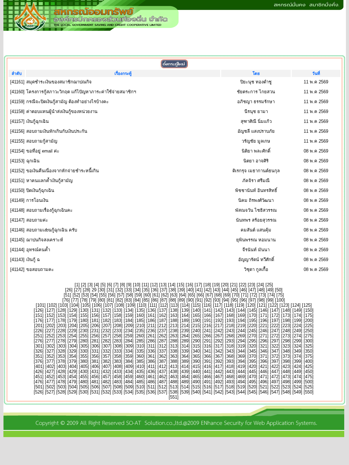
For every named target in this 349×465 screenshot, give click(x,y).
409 (129, 366)
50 (278, 289)
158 (117, 315)
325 (308, 346)
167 (218, 315)
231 (94, 330)
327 (50, 351)
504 (72, 386)
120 (250, 305)
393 (229, 361)
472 (274, 376)
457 (106, 376)
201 (39, 325)
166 (207, 315)
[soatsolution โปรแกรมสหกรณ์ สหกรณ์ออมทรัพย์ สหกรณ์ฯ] (173, 435)
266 (207, 335)
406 (95, 366)
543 (229, 392)
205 (84, 325)
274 (297, 335)
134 (128, 310)
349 (297, 351)
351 (38, 356)
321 (263, 346)
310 (140, 346)
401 (39, 366)
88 (172, 300)
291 (207, 340)
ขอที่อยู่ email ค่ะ (42, 151)
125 (306, 305)
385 (139, 361)
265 (196, 335)
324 (297, 346)
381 (94, 361)
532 (106, 392)
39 (181, 289)
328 (61, 351)
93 (216, 300)
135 (139, 310)
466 (207, 376)
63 (173, 295)
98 (261, 300)
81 (110, 300)
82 (119, 300)
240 (196, 330)
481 (94, 381)
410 (140, 366)
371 (263, 356)
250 (308, 330)
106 (97, 305)
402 (50, 366)
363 (173, 356)
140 (196, 310)
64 (182, 295)
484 (128, 381)
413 (173, 366)
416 (207, 366)
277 (50, 340)
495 (252, 381)
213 (173, 325)
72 (253, 295)
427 (50, 371)
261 (151, 335)
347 (274, 351)
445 (252, 371)
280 (83, 340)
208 (117, 325)
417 (218, 366)
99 (270, 300)
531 (94, 392)
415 (196, 366)
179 (72, 320)
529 (72, 392)
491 (207, 381)
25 (269, 284)
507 (106, 386)
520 (252, 386)
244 (241, 330)
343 (229, 351)
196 (263, 320)
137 (162, 310)
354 (72, 356)
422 (274, 366)
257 (106, 335)
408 (117, 366)
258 (117, 335)
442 (218, 371)
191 (207, 320)
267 (218, 335)
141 (207, 310)
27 (77, 289)
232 (106, 330)
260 (139, 335)
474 (297, 376)
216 (207, 325)
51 (67, 295)
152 (50, 315)
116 (206, 305)
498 (286, 381)
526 (38, 392)
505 (84, 386)
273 (286, 335)
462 (162, 376)
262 (162, 335)
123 (284, 305)
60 (147, 295)
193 (229, 320)
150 (308, 310)
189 (184, 320)
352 (50, 356)
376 (38, 361)
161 (151, 315)
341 (207, 351)
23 (251, 284)
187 (162, 320)
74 (271, 295)
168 (229, 315)
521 (263, 386)
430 (83, 371)
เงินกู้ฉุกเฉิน (37, 121)
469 (241, 376)
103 (63, 305)
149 (297, 310)
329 (72, 351)
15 (180, 284)
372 (274, 356)
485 (139, 381)
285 (139, 340)
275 (308, 335)
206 (95, 325)
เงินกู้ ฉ (33, 259)
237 (162, 330)
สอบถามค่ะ (37, 220)
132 (106, 310)
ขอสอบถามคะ (40, 269)
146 (263, 310)
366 (207, 356)
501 (39, 386)
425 (308, 366)
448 (286, 371)
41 (199, 289)
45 (234, 289)
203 (61, 325)
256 (94, 335)
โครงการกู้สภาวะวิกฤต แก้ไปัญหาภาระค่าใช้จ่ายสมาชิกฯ (81, 91)
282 (106, 340)
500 (308, 381)
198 (286, 320)
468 (229, 376)
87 (163, 300)
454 (72, 376)
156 (94, 315)
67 (209, 295)
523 (286, 386)
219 (241, 325)
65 (191, 295)
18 (207, 284)
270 (252, 335)
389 (184, 361)
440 (196, 371)
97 (252, 300)
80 (101, 300)
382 (106, 361)
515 (196, 386)
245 (252, 330)
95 (234, 300)
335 (139, 351)
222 (274, 325)
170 (252, 315)
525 (308, 386)
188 (173, 320)
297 (274, 340)
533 (117, 392)
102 (52, 305)
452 (50, 376)
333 (117, 351)
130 (83, 310)
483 (117, 381)
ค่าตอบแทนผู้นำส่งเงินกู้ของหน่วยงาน (61, 111)
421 (263, 366)
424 (297, 366)
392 (218, 361)
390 (196, 361)
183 (117, 320)
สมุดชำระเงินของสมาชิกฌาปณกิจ (59, 81)
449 (297, 371)
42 (208, 289)
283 (117, 340)
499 (297, 381)
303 (61, 346)
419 (241, 366)
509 (129, 386)
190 (196, 320)
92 (208, 300)
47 (252, 289)
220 (252, 325)
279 (72, 340)
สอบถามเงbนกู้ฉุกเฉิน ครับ (51, 230)
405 (84, 366)
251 (38, 335)
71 (244, 295)
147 (274, 310)
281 (94, 340)
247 (274, 330)
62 (165, 295)
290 (196, 340)
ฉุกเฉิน (33, 160)
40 (190, 289)
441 (207, 371)
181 (94, 320)
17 (198, 284)
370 (252, 356)
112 (163, 305)
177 (50, 320)
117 (217, 305)
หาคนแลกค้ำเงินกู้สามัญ (49, 180)
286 (151, 340)
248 (286, 330)
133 (117, 310)
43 (216, 289)
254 (72, 335)
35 (145, 289)
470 (252, 376)
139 (184, 310)
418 (229, 366)
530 (83, 392)
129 (72, 310)
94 (225, 300)
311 (151, 346)
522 (274, 386)
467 (218, 376)
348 (286, 351)
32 (119, 289)
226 (38, 330)
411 (151, 366)
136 (151, 310)
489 (184, 381)
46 (243, 289)
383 (117, 361)
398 (286, 361)
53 (85, 295)
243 (229, 330)
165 (196, 315)
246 (263, 330)
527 (50, 392)
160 (139, 315)
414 (184, 366)
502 (50, 386)
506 (95, 386)
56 (111, 295)
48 (261, 289)
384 (128, 361)
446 (263, 371)
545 (252, 392)
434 (128, 371)
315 (196, 346)
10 (136, 284)
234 (128, 330)
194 (241, 320)
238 (173, 330)
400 (308, 361)
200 (308, 320)
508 (117, 386)
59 (138, 295)
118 (228, 305)
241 (207, 330)
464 (184, 376)
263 (173, 335)
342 (218, 351)
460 (139, 376)
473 (286, 376)
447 (274, 371)
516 (207, 386)
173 (286, 315)
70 (235, 295)
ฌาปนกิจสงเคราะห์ (44, 239)
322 (274, 346)
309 (129, 346)
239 (184, 330)
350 (308, 351)
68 (218, 295)
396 (263, 361)
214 (184, 325)
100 (280, 300)
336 (151, 351)
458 (117, 376)
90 (190, 300)
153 (61, 315)
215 (196, 325)
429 (72, 371)
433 (117, 371)
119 (239, 305)
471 (263, 376)
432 (106, 371)
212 (162, 325)
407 (106, 366)
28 (86, 289)
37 (163, 289)
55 (103, 295)
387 (162, 361)
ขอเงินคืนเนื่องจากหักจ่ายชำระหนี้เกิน (62, 170)
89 (181, 300)
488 (173, 381)
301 (39, 346)
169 (241, 315)
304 (72, 346)
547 (274, 392)
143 (229, 310)
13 (163, 284)
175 (308, 315)
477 (50, 381)
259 (128, 335)
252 (50, 335)
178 (61, 320)
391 (207, 361)
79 (92, 300)
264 (184, 335)
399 (297, 361)
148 (286, 310)
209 (129, 325)
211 (151, 325)
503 (61, 386)
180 (83, 320)
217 (218, 325)
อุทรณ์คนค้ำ (38, 249)
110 (141, 305)
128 (61, 310)
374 (297, 356)
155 (83, 315)
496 (263, 381)
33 (128, 289)
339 (184, 351)
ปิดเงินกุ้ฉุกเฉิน (40, 190)
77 (75, 300)
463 (173, 376)
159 (128, 315)
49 (270, 289)
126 (38, 310)
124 (295, 305)
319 (241, 346)
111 (152, 305)
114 (185, 305)
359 (128, 356)
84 (137, 300)
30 (101, 289)
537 (162, 392)
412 (162, 366)
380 (83, 361)
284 (128, 340)
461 (151, 376)
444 (241, 371)
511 (151, 386)
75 (280, 295)
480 (83, 381)
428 (61, 371)
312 (162, 346)
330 (83, 351)
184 (128, 320)
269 (241, 335)
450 (308, 371)
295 (252, 340)
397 (274, 361)
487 (162, 381)
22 (242, 284)
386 (151, 361)
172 (274, 315)
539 (184, 392)
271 (263, 335)
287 (162, 340)
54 (94, 295)
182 (106, 320)
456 (94, 376)
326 (38, 351)
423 (286, 366)
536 (151, 392)
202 (50, 325)
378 (61, 361)
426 (38, 371)
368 (229, 356)
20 (225, 284)
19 (216, 284)
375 (308, 356)
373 (286, 356)
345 (252, 351)
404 (72, 366)
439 (184, 371)
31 (110, 289)
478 (61, 381)
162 (162, 315)
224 (297, 325)
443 (229, 371)
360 (139, 356)
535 (139, 392)
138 (173, 310)
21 (233, 284)
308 (117, 346)
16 (189, 284)
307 (106, 346)
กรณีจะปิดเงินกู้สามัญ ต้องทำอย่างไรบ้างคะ (67, 101)
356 (94, 356)
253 (61, 335)
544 (241, 392)
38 (172, 289)
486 (151, 381)
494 (241, 381)
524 (297, 386)
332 (106, 351)
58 (129, 295)
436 (151, 371)
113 (174, 305)
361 (151, 356)
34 (137, 289)
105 (85, 305)
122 (273, 305)
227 (50, 330)
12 (154, 284)
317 (218, 346)
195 (252, 320)
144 (241, 310)
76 (66, 300)
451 (38, 376)
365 (196, 356)
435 (139, 371)
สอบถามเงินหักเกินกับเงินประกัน (56, 131)
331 (94, 351)
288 (173, 340)
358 (117, 356)
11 (145, 284)
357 (106, 356)
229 (72, 330)
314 (184, 346)
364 (184, 356)
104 (74, 305)
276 (38, 340)
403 (61, 366)
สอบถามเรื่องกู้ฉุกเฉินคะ (49, 210)
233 (117, 330)
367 (218, 356)
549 (297, 392)
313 (173, 346)
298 (286, 340)
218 (229, 325)
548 (286, 392)
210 (140, 325)
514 (184, 386)
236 (151, 330)
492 (218, 381)
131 (94, 310)
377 (50, 361)
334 (128, 351)
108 (119, 305)
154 (72, 315)
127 (50, 310)
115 (196, 305)
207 (106, 325)
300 (308, 340)
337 (162, 351)
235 (139, 330)
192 (218, 320)
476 (38, 381)
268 (229, 335)
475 (308, 376)
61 (156, 295)
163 (173, 315)
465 (196, 376)
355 (83, 356)
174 (297, 315)
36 (154, 289)
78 (83, 300)
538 (173, 392)
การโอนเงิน (37, 200)
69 (227, 295)
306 (95, 346)
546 (263, 392)
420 (252, 366)
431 (94, 371)
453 (61, 376)
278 (61, 340)
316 (207, 346)
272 (274, 335)
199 (297, 320)
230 (83, 330)
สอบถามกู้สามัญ (41, 141)
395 (252, 361)
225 (308, 325)
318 (229, 346)
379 (72, 361)
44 (225, 289)
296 (263, 340)
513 (173, 386)
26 (68, 289)
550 (308, 392)
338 (173, 351)
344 (241, 351)
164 (184, 315)
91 (199, 300)
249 (297, 330)
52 (76, 295)
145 (252, 310)
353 (61, 356)
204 (72, 325)
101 (40, 305)
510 (140, 386)
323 (286, 346)
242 (218, 330)
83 (128, 300)
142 (218, 310)
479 (72, 381)
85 (145, 300)
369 (241, 356)
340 (196, 351)
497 (274, 381)
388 (173, 361)
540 (196, 392)
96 (243, 300)
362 (162, 356)
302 (50, 346)
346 (263, 351)
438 (173, 371)
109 (130, 305)
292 (218, 340)
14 (171, 284)
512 (162, 386)
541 (207, 392)
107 (108, 305)
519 (241, 386)
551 (173, 397)
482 (106, 381)
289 (184, 340)
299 (297, 340)
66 (200, 295)
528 (61, 392)
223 (286, 325)
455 (83, 376)
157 (106, 315)
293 (229, 340)
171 (263, 315)
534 (128, 392)
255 (83, 335)
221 (263, 325)
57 (120, 295)
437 (162, 371)
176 (38, 320)
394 (241, 361)
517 (218, 386)
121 (261, 305)
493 (229, 381)
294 (241, 340)
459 (128, 376)
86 (154, 300)
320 (252, 346)
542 (218, 392)
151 (38, 315)
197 (274, 320)
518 (229, 386)
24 (260, 284)
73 (262, 295)
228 (61, 330)
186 (151, 320)
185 (139, 320)
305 (84, 346)
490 (196, 381)
